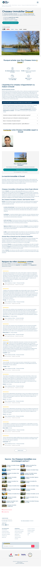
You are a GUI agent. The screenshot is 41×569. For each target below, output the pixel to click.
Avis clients (16, 538)
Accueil (3, 5)
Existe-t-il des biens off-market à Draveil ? (12, 120)
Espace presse (17, 534)
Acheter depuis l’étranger (6, 532)
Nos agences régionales (18, 532)
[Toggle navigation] (37, 2)
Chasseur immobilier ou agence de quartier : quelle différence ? (16, 123)
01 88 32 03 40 (10, 520)
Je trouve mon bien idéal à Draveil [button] (10, 22)
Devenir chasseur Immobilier (19, 531)
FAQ (28, 534)
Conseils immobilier (31, 531)
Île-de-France (14, 5)
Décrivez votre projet (20, 169)
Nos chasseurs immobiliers (6, 534)
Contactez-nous (4, 535)
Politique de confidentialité (20, 563)
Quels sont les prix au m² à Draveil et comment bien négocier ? (16, 118)
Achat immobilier (8, 5)
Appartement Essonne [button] (7, 509)
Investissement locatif (5, 531)
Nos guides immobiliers (31, 530)
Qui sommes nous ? (18, 535)
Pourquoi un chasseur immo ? (19, 529)
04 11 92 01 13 (31, 520)
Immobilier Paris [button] (6, 511)
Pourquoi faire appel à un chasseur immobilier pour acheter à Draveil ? (17, 102)
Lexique (29, 533)
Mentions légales (19, 562)
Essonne (19, 5)
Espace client (4, 537)
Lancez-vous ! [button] (20, 450)
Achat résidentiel (4, 529)
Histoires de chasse (18, 537)
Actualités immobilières (31, 528)
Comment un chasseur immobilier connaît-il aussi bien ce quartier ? (17, 115)
